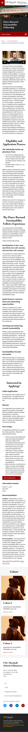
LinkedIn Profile (17, 705)
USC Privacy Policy (7, 723)
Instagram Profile (23, 705)
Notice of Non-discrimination (13, 696)
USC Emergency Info (8, 726)
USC (6, 683)
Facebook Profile (11, 705)
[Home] (10, 2)
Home (3, 41)
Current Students (12, 41)
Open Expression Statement (17, 725)
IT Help (6, 687)
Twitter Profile (5, 705)
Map (4, 676)
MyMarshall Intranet (11, 692)
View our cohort (8, 612)
